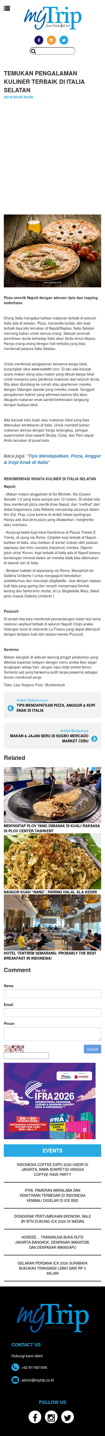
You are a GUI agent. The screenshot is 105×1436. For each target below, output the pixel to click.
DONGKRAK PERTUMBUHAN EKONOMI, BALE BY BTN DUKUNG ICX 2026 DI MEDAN (52, 1219)
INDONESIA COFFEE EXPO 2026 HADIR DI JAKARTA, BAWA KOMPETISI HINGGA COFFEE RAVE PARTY (52, 1169)
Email (8, 1004)
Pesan (9, 1023)
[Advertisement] (52, 159)
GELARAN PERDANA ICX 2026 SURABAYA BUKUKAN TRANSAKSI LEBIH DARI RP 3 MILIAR (52, 1268)
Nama (9, 985)
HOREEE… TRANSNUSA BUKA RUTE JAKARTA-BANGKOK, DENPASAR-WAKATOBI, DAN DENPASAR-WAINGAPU (52, 1242)
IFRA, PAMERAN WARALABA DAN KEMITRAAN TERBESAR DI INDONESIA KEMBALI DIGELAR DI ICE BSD (52, 1195)
